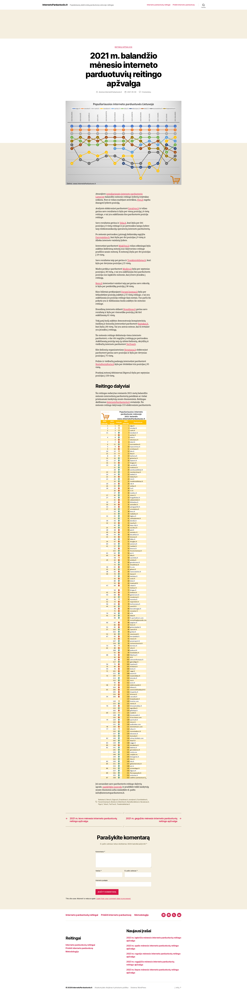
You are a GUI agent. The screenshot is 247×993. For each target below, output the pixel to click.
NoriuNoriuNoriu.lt (105, 364)
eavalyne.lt (132, 800)
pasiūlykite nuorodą (112, 787)
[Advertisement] (123, 24)
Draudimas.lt (129, 309)
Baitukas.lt (143, 324)
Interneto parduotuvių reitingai (158, 5)
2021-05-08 (131, 92)
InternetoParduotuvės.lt (55, 5)
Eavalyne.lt (133, 208)
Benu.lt (99, 283)
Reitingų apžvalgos (123, 47)
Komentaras (100, 852)
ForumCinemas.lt (129, 292)
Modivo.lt (127, 269)
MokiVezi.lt (124, 246)
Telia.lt (123, 223)
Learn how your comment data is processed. (113, 899)
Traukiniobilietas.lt (136, 260)
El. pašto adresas (131, 871)
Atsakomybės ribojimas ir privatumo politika (111, 988)
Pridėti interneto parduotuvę (184, 5)
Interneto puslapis (102, 880)
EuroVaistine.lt (142, 800)
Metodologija (141, 915)
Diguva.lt (115, 800)
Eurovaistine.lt (103, 237)
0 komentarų (146, 92)
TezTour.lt (131, 344)
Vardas (99, 871)
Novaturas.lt (130, 350)
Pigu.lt (140, 200)
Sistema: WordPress (138, 988)
